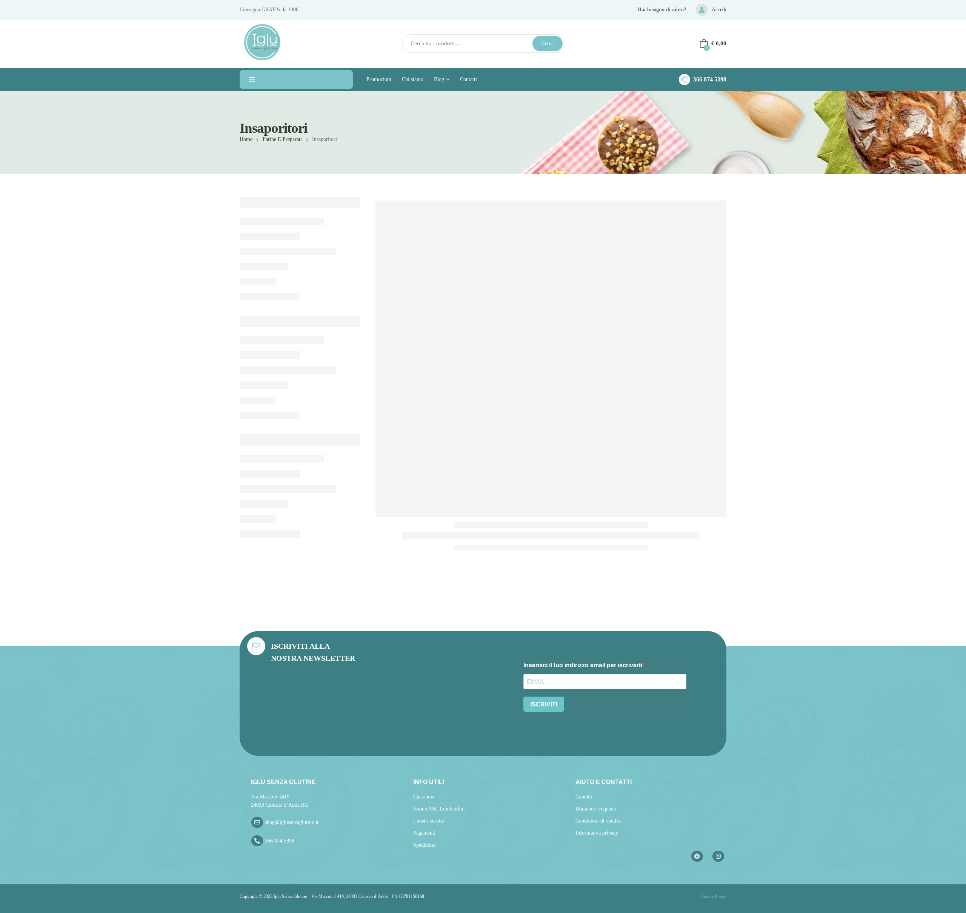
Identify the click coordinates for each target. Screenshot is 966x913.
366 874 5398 (709, 79)
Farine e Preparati (282, 139)
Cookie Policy (713, 896)
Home (246, 139)
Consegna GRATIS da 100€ (269, 9)
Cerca (547, 43)
